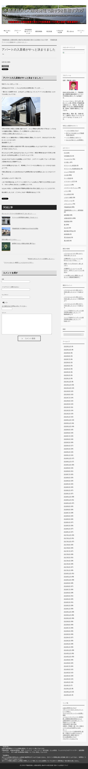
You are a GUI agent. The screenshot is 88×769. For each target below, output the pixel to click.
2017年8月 (67, 548)
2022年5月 (67, 365)
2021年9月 (67, 391)
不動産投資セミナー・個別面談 (73, 210)
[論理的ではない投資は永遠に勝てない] (6, 249)
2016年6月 (67, 592)
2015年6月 (67, 631)
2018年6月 (67, 516)
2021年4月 (67, 407)
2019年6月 (67, 477)
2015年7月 (67, 628)
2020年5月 (67, 442)
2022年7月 (67, 359)
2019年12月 (67, 458)
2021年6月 (67, 401)
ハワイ (66, 191)
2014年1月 (67, 685)
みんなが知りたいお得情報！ (75, 140)
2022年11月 (67, 346)
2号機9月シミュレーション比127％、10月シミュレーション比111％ (74, 270)
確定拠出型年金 (69, 231)
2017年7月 (67, 551)
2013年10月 (67, 695)
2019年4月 (67, 484)
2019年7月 (67, 474)
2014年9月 (67, 660)
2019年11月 (67, 461)
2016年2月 (67, 605)
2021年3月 (67, 410)
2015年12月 (67, 612)
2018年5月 (67, 519)
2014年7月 (67, 666)
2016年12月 (67, 573)
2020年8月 (67, 433)
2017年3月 (67, 564)
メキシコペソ (68, 204)
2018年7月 (67, 512)
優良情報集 (38, 31)
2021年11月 (67, 385)
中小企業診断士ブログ (69, 737)
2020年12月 (67, 420)
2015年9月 (67, 621)
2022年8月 (67, 356)
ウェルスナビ (68, 159)
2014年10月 (67, 656)
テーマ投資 (67, 178)
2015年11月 (67, 615)
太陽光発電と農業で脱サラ (71, 735)
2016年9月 (67, 583)
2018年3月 (67, 525)
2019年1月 (67, 493)
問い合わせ (70, 31)
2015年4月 (67, 637)
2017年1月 (67, 570)
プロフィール (17, 31)
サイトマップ (81, 31)
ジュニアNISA (68, 172)
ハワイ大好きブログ (72, 130)
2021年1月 (67, 417)
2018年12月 (67, 496)
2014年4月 (67, 676)
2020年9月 (67, 429)
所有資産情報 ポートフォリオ (28, 31)
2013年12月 (67, 688)
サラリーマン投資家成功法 (72, 168)
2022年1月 (67, 378)
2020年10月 (67, 426)
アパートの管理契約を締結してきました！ (25, 217)
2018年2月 (67, 528)
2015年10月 (67, 618)
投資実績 (67, 221)
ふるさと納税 (68, 197)
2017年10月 (67, 541)
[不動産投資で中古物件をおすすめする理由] (6, 234)
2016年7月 (67, 589)
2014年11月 (67, 653)
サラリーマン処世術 (70, 165)
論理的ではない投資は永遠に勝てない (23, 243)
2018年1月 (67, 532)
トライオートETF (69, 181)
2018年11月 (67, 500)
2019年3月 (67, 487)
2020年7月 (67, 436)
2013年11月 (67, 692)
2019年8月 (67, 471)
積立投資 (49, 31)
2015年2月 (67, 644)
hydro (80, 292)
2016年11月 (67, 576)
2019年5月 (67, 480)
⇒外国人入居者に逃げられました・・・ (14, 133)
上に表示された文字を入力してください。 (15, 306)
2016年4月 (67, 599)
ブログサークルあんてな (70, 739)
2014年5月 (67, 672)
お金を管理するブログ (69, 708)
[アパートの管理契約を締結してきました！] (6, 223)
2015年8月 (67, 624)
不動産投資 (5, 66)
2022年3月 (67, 372)
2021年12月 (67, 381)
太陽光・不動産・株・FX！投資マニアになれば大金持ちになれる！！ (73, 727)
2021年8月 (67, 394)
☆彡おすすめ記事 (59, 31)
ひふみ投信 (67, 194)
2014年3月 (67, 679)
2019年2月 (67, 490)
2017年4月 (67, 560)
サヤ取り (67, 162)
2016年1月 (67, 608)
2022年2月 (67, 375)
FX (65, 153)
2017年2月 (67, 567)
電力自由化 (67, 237)
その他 (66, 175)
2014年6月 (67, 669)
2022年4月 (67, 369)
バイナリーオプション (71, 188)
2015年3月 (67, 640)
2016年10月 (67, 580)
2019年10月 (67, 465)
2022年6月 (67, 362)
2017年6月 (67, 554)
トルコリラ (67, 184)
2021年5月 (67, 404)
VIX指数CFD (68, 156)
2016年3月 (67, 602)
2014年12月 (67, 650)
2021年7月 (67, 397)
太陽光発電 (67, 218)
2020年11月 (67, 423)
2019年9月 (67, 468)
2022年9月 (67, 353)
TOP (26, 40)
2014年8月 (67, 663)
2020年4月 (67, 445)
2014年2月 (67, 682)
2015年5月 (67, 634)
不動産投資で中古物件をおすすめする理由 (25, 228)
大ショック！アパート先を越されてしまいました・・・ (19, 213)
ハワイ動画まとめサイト (73, 137)
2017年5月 (67, 557)
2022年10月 (67, 349)
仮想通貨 (67, 215)
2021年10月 (67, 388)
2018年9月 (67, 506)
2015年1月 (67, 647)
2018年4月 (67, 522)
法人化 (66, 228)
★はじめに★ (7, 31)
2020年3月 (67, 449)
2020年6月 (67, 439)
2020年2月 (67, 452)
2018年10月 (67, 503)
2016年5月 (67, 596)
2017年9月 (67, 544)
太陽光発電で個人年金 (69, 724)
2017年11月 (67, 538)
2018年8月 (67, 509)
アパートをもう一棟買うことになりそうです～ (18, 262)
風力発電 (67, 240)
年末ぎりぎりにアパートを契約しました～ (41, 259)
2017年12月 (67, 535)
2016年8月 (67, 586)
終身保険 (67, 234)
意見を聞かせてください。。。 (11, 239)
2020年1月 (67, 455)
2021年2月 (67, 413)
